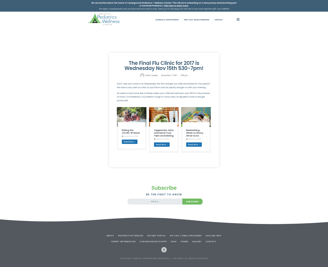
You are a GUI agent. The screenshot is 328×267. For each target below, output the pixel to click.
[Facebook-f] (164, 249)
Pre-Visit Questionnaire (196, 19)
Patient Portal (156, 235)
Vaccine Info (214, 235)
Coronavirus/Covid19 (153, 241)
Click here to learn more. (176, 5)
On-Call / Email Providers (186, 235)
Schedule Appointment (167, 19)
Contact (218, 19)
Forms (184, 241)
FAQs (174, 241)
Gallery (196, 241)
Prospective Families (130, 235)
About (110, 235)
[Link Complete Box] (131, 128)
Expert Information (123, 241)
